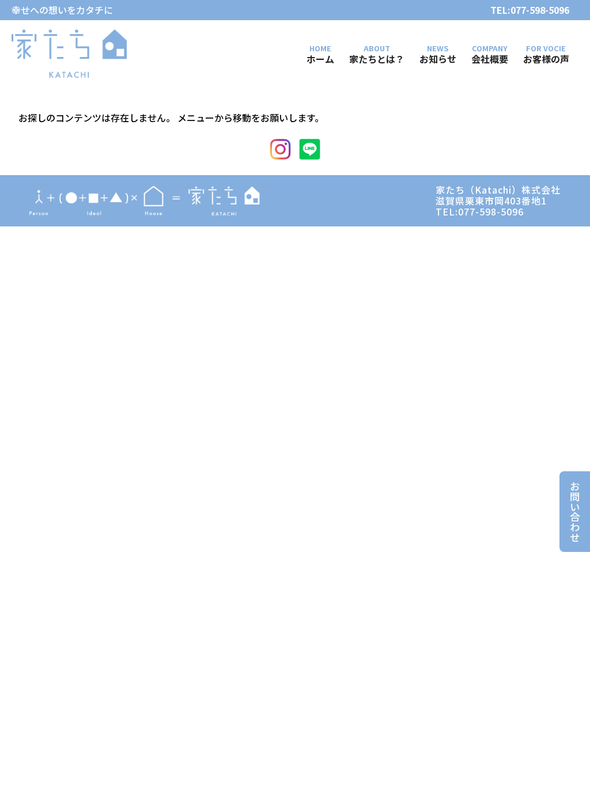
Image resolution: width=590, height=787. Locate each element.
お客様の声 (546, 58)
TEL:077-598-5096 (529, 10)
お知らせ (437, 58)
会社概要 (489, 58)
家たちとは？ (376, 58)
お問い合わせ (575, 511)
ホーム (320, 58)
